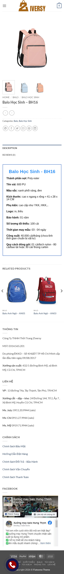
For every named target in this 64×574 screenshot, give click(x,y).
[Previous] (8, 48)
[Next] (56, 48)
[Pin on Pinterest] (29, 128)
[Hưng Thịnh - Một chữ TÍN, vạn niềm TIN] (32, 6)
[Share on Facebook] (11, 128)
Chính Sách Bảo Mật (14, 446)
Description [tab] (9, 148)
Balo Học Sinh (30, 97)
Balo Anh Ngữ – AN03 (45, 313)
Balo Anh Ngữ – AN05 (13, 313)
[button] (4, 6)
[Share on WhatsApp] (5, 128)
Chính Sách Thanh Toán (15, 477)
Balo (16, 97)
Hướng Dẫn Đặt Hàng (15, 453)
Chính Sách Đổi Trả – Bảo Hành (20, 461)
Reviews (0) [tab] (8, 155)
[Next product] (5, 112)
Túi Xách (49, 562)
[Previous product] (11, 112)
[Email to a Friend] (23, 128)
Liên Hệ (52, 564)
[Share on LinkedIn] (35, 128)
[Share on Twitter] (17, 128)
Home (6, 97)
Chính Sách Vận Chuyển (16, 469)
